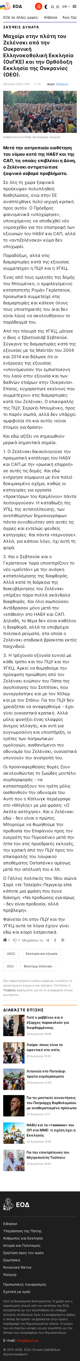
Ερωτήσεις (11, 1260)
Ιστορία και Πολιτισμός (22, 1245)
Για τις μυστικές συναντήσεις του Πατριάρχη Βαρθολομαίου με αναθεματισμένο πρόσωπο (52, 1103)
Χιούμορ (9, 1274)
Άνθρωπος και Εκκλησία (23, 1238)
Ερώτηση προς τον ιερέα (23, 1253)
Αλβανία (50, 17)
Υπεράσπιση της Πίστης (22, 1231)
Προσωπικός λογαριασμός (24, 1284)
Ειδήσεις (62, 84)
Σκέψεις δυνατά (21, 27)
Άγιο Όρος (71, 17)
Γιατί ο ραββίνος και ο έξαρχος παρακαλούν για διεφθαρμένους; (48, 1022)
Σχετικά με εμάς (17, 1291)
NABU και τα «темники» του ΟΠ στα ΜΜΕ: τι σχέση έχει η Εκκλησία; (51, 1130)
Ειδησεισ (10, 1224)
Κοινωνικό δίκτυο (17, 1267)
